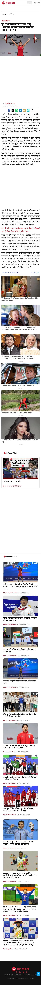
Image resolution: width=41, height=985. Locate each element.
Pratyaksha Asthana (9, 752)
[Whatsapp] (16, 110)
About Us (18, 975)
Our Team (26, 975)
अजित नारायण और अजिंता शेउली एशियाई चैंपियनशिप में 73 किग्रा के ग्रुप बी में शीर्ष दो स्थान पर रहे (20, 586)
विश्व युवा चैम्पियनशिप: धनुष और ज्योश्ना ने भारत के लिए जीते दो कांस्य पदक (18, 809)
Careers (34, 975)
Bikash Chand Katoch (10, 593)
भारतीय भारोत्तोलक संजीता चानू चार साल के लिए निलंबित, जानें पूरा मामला (19, 747)
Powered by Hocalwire (26, 978)
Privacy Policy (8, 975)
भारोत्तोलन (5, 21)
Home (4, 14)
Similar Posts (11, 557)
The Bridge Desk (8, 949)
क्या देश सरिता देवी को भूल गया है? (12, 481)
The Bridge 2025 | (13, 978)
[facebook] (9, 110)
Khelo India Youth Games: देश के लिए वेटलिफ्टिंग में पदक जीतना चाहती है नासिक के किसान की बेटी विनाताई (19, 875)
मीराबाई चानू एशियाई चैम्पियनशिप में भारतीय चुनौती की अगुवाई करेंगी (19, 715)
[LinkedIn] (20, 110)
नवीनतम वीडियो (11, 453)
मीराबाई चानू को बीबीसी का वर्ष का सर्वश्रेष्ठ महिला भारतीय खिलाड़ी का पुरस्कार (18, 843)
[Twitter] (12, 110)
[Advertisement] (20, 78)
